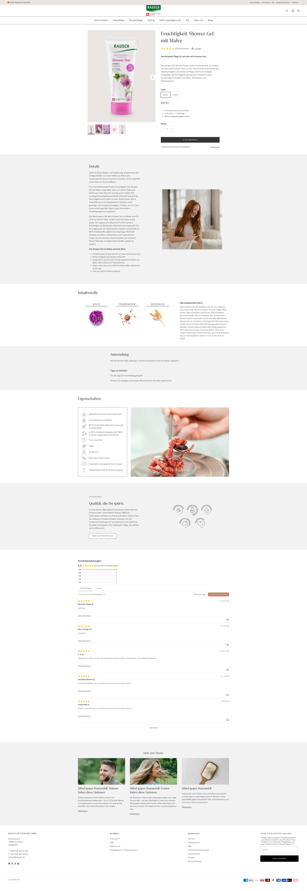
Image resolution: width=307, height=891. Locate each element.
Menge (163, 124)
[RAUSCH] (153, 10)
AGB (111, 842)
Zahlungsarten (194, 842)
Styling (151, 20)
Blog (210, 20)
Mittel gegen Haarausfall (196, 788)
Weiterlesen (83, 811)
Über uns (198, 20)
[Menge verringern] (163, 128)
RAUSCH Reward (195, 861)
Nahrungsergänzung (170, 20)
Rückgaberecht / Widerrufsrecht (123, 850)
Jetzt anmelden (279, 858)
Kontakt (191, 858)
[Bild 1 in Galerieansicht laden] (122, 76)
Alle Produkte (101, 20)
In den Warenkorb (190, 140)
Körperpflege (136, 20)
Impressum (114, 839)
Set (187, 20)
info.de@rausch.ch (16, 857)
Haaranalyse (265, 2)
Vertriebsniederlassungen (198, 850)
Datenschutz (115, 846)
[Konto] (293, 10)
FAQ (273, 2)
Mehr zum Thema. (153, 753)
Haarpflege (118, 20)
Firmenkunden (194, 854)
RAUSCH (17, 880)
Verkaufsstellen (254, 2)
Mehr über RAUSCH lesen (102, 536)
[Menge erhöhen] (172, 128)
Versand (191, 839)
